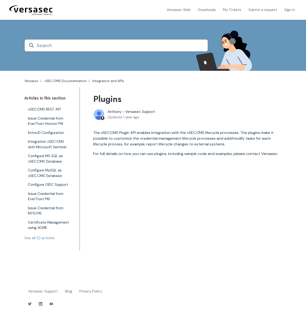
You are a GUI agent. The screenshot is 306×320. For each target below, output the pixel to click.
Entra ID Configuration (46, 132)
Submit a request (262, 9)
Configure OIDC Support (48, 184)
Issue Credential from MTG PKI (45, 211)
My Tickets (232, 9)
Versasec (31, 81)
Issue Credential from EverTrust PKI (45, 196)
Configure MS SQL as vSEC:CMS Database (45, 159)
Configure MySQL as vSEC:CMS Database (45, 173)
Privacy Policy (90, 291)
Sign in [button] (289, 9)
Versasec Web (179, 9)
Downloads (207, 9)
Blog (68, 291)
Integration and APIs (108, 81)
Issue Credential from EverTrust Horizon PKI (45, 121)
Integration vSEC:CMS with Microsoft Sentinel (47, 144)
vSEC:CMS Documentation (65, 81)
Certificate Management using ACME (48, 225)
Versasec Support (43, 291)
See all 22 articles (39, 237)
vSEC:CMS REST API (44, 109)
